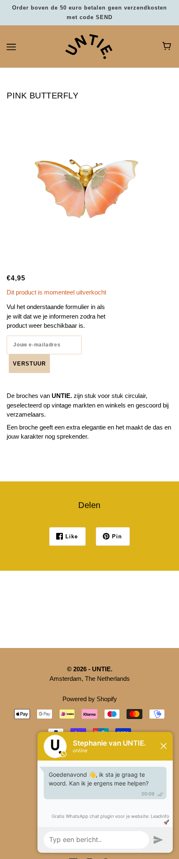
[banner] (88, 45)
